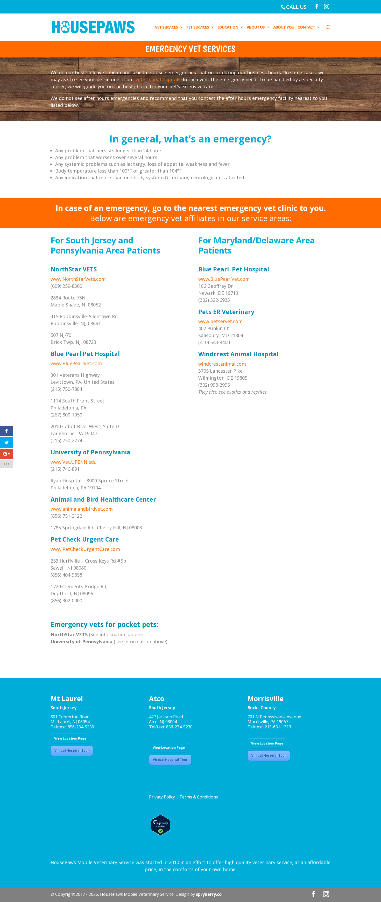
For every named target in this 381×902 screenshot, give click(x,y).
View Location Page (70, 738)
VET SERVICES (166, 27)
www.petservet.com (220, 321)
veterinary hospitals (158, 79)
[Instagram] (326, 6)
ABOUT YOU (283, 27)
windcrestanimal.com (222, 364)
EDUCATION (227, 27)
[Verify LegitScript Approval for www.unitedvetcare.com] (159, 834)
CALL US (296, 6)
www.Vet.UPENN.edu (74, 462)
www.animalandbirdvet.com (82, 509)
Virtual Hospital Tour (71, 750)
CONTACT (306, 27)
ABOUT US (256, 27)
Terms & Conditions (198, 797)
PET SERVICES (197, 27)
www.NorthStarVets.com (78, 279)
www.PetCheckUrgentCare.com (85, 549)
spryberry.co (209, 894)
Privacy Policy (162, 797)
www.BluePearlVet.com (76, 363)
